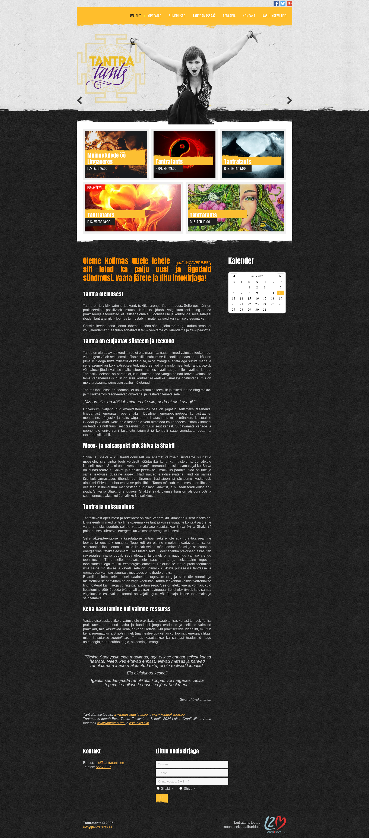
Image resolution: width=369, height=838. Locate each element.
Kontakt (249, 16)
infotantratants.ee (109, 763)
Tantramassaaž (204, 16)
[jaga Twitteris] (283, 3)
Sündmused (177, 16)
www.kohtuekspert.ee (168, 714)
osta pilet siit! (139, 723)
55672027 (103, 767)
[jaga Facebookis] (276, 3)
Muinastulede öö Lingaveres (106, 158)
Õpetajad (154, 16)
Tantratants (169, 161)
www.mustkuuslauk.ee (131, 714)
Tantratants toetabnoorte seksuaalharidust (242, 825)
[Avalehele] (111, 68)
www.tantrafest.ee (111, 723)
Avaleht (135, 16)
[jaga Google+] (289, 3)
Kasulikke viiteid (274, 16)
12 (280, 293)
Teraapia (229, 16)
